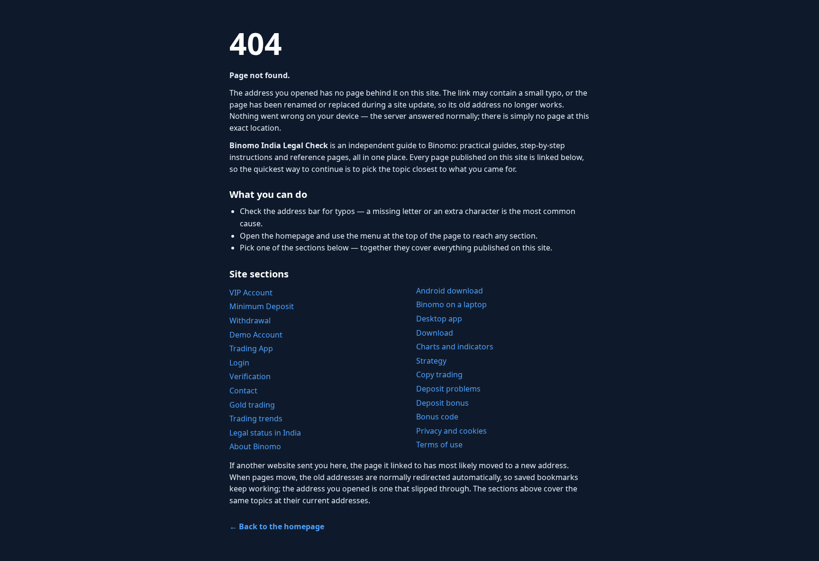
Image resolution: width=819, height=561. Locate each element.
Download (434, 333)
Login (239, 362)
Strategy (431, 361)
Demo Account (255, 334)
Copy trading (439, 374)
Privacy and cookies (451, 431)
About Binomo (255, 446)
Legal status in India (265, 432)
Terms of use (439, 444)
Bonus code (437, 416)
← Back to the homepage (276, 526)
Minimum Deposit (261, 306)
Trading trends (255, 418)
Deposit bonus (442, 403)
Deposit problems (448, 388)
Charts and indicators (454, 346)
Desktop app (439, 318)
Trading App (251, 348)
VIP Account (251, 292)
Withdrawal (250, 320)
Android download (449, 290)
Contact (243, 390)
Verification (250, 376)
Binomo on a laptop (451, 304)
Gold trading (252, 405)
